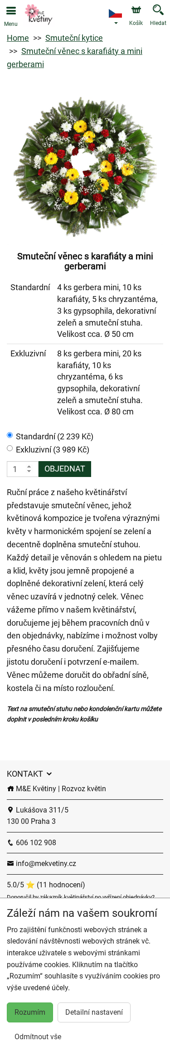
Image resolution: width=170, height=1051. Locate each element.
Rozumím (30, 1012)
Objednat (64, 468)
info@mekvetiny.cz (45, 863)
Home (18, 38)
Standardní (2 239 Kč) (54, 436)
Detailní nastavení (94, 1012)
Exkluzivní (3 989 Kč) (52, 449)
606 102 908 (35, 842)
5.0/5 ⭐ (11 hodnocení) (46, 885)
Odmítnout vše (38, 1036)
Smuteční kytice (74, 38)
